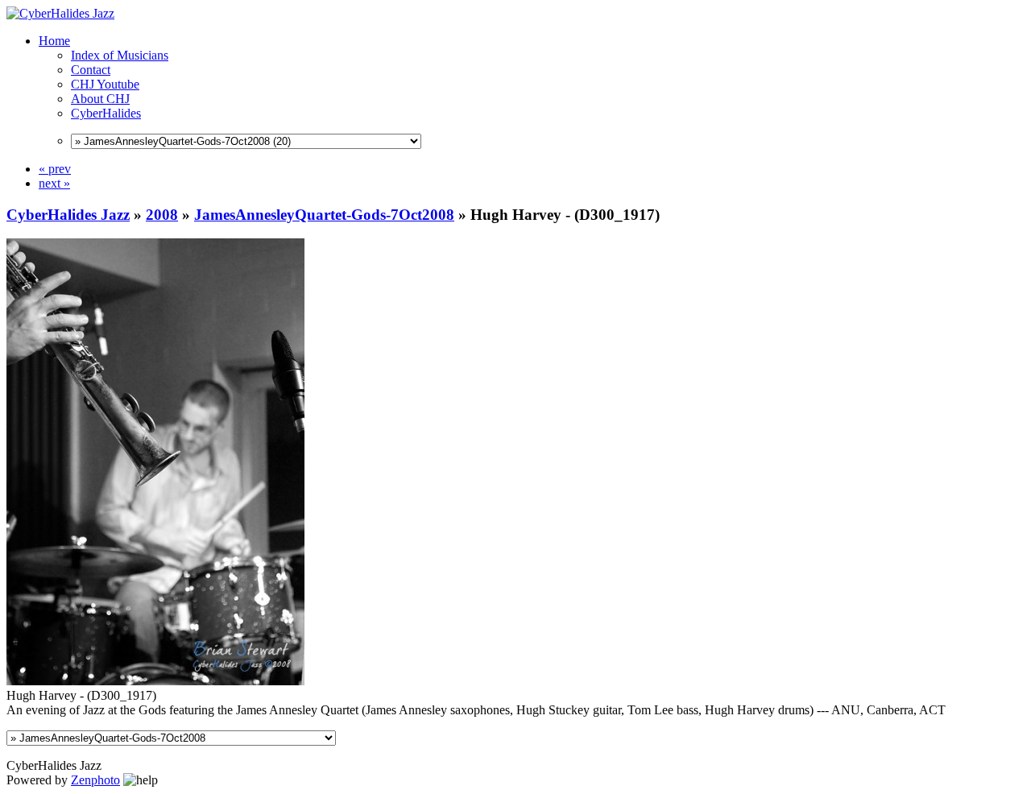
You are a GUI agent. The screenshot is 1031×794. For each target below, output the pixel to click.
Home (54, 41)
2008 (162, 214)
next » (54, 183)
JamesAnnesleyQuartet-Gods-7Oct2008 (324, 214)
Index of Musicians (119, 55)
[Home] (60, 13)
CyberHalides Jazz (68, 214)
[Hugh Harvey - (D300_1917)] (155, 681)
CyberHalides (106, 113)
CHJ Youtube (105, 84)
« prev (55, 169)
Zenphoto (95, 780)
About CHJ (100, 98)
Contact (90, 70)
